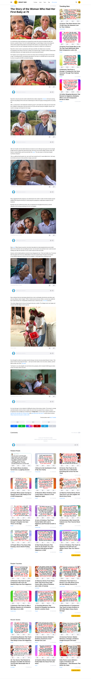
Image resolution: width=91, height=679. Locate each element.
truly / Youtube (53, 417)
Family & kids (13, 5)
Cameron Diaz (26, 413)
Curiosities (13, 471)
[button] (18, 422)
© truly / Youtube (13, 86)
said (34, 152)
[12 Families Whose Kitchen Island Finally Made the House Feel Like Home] (45, 651)
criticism (44, 98)
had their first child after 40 (16, 413)
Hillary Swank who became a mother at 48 (20, 414)
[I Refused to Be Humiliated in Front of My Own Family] (45, 459)
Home (61, 475)
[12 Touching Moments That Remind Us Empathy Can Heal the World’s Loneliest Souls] (45, 596)
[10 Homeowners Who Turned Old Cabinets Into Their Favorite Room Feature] (70, 511)
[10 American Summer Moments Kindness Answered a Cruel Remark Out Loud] (45, 628)
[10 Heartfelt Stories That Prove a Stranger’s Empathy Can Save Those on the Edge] (21, 511)
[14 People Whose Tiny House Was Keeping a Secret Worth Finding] (21, 536)
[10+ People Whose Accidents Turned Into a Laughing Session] (21, 459)
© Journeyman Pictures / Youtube (16, 186)
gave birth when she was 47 (37, 413)
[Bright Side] (20, 2)
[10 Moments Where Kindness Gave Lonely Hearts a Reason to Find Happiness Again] (45, 483)
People (61, 52)
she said (45, 300)
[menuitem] (35, 2)
